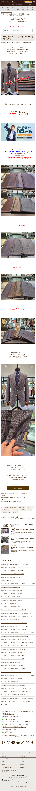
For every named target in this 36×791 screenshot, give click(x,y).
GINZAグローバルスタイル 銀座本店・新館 (11, 593)
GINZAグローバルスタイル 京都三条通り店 (11, 678)
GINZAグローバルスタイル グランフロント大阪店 (13, 655)
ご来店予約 (22, 756)
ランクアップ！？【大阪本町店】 (9, 517)
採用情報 (22, 764)
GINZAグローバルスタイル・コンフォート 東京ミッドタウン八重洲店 (18, 583)
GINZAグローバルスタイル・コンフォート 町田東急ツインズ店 (16, 616)
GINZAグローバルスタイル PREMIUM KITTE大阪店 (13, 649)
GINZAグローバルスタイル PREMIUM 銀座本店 (12, 570)
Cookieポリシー (23, 767)
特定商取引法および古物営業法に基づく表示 (9, 771)
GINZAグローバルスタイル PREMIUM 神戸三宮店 (13, 685)
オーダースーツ (5, 509)
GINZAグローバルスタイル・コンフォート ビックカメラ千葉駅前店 (17, 632)
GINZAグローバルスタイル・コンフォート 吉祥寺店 (13, 610)
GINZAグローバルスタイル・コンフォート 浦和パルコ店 (14, 629)
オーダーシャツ (14, 509)
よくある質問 (5, 759)
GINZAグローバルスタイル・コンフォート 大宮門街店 (14, 626)
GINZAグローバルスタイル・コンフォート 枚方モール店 (14, 668)
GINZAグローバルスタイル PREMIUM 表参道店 (12, 574)
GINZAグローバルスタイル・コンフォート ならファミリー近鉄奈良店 (18, 675)
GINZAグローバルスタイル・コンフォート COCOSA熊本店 (15, 701)
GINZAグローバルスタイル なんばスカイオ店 (12, 665)
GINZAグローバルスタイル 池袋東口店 (10, 606)
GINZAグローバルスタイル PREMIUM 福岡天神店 (13, 694)
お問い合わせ (5, 761)
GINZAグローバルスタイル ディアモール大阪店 (12, 659)
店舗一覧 (4, 756)
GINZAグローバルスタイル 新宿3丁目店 (10, 577)
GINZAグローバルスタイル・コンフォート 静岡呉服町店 (14, 636)
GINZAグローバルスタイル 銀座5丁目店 (10, 596)
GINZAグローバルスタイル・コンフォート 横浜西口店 (14, 623)
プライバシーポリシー (7, 767)
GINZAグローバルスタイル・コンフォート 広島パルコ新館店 (16, 688)
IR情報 (3, 764)
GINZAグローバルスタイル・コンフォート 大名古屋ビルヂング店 (17, 642)
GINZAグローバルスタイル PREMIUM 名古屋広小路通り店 (15, 639)
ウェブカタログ (23, 759)
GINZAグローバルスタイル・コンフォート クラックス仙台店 (16, 567)
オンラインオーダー (6, 704)
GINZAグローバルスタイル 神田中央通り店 (11, 600)
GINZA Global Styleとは (25, 752)
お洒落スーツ (24, 509)
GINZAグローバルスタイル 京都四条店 (10, 681)
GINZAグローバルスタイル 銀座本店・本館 (11, 590)
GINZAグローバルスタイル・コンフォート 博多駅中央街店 (15, 691)
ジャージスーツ (21, 507)
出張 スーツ (30, 507)
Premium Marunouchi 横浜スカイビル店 (10, 619)
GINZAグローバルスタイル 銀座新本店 (10, 587)
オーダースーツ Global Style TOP (8, 752)
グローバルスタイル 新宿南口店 (8, 603)
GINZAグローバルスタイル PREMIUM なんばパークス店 (15, 652)
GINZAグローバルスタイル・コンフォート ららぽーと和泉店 (16, 672)
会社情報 (22, 761)
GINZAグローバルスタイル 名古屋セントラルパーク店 (14, 645)
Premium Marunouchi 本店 (7, 580)
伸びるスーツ (15, 512)
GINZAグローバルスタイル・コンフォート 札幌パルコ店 (14, 564)
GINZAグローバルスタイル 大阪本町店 (10, 662)
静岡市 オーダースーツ (10, 507)
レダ (30, 509)
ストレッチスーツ (6, 512)
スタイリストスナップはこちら (18, 26)
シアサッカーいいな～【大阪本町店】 (25, 518)
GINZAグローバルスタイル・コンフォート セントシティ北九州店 (17, 698)
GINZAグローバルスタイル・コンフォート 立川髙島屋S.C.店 (16, 613)
